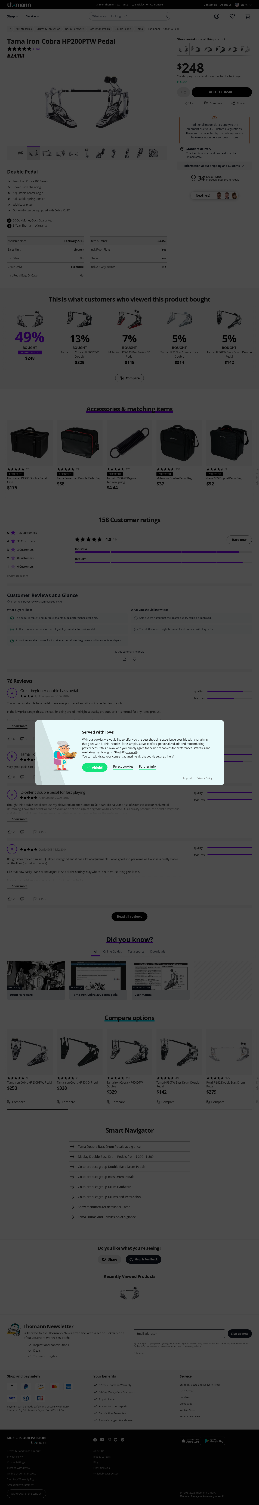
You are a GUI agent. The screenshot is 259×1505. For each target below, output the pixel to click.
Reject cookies (123, 766)
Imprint (188, 778)
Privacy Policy (204, 778)
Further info (147, 766)
